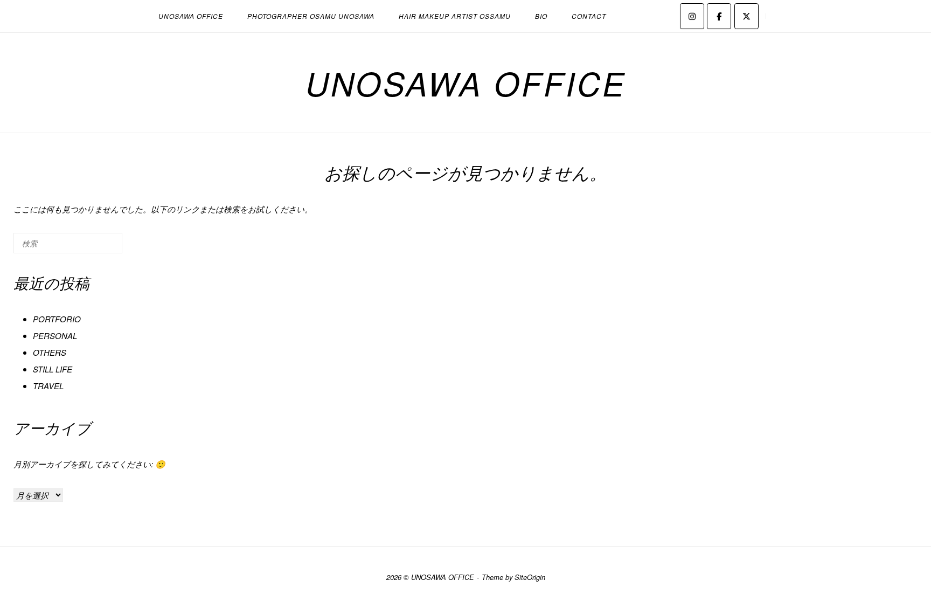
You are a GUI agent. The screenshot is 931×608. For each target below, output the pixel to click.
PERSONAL (55, 335)
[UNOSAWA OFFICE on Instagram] (692, 16)
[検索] (98, 247)
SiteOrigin (530, 577)
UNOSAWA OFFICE (190, 15)
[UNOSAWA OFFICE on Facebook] (719, 16)
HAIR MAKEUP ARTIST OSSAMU (455, 15)
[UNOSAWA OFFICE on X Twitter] (746, 16)
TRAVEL (48, 385)
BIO (541, 15)
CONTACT (589, 15)
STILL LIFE (52, 369)
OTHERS (49, 352)
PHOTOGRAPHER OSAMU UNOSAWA (310, 15)
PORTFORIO (57, 318)
